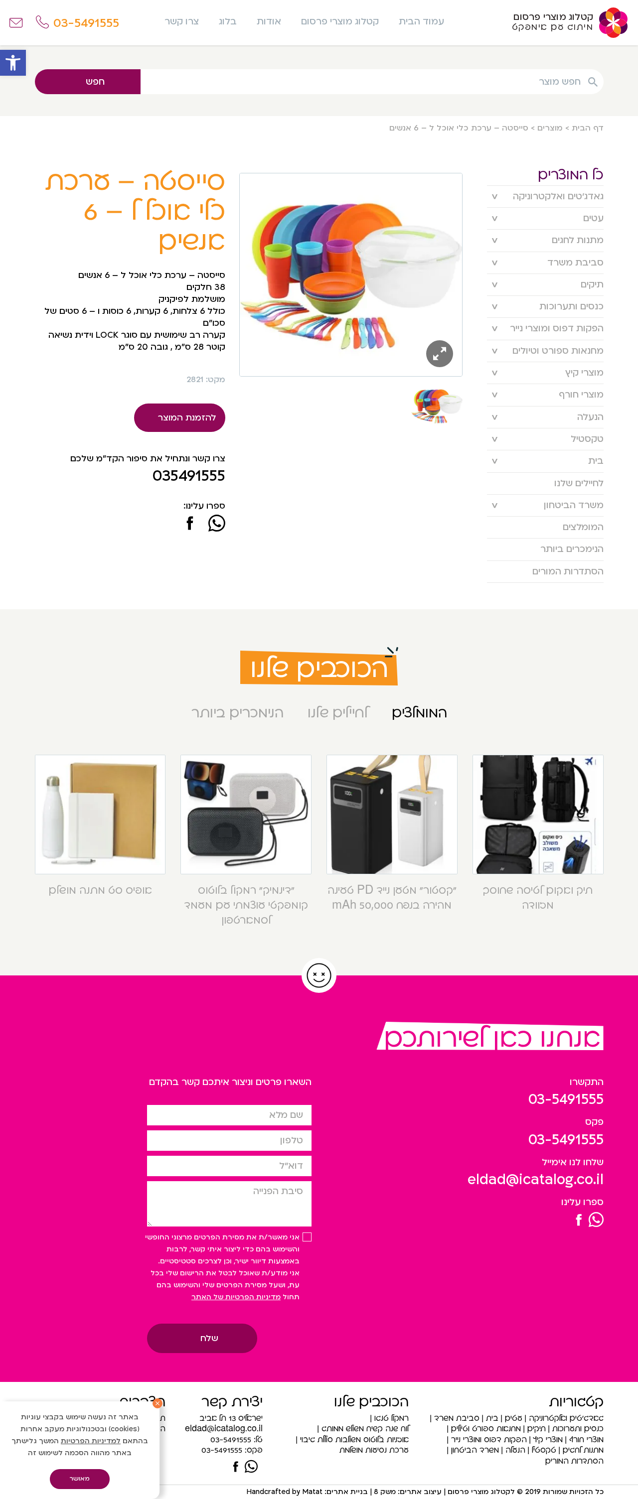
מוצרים (550, 128)
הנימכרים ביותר (572, 549)
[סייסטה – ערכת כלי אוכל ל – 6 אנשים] (190, 524)
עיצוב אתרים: (419, 1492)
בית (596, 461)
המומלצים (583, 527)
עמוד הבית (421, 21)
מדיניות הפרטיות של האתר (236, 1297)
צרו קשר (181, 21)
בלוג (228, 21)
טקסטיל (587, 439)
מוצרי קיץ (584, 373)
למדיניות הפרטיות (91, 1441)
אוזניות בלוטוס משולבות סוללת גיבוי (354, 1439)
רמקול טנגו (391, 1418)
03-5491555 (566, 1099)
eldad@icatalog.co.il (536, 1179)
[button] (13, 63)
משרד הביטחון (574, 505)
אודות (269, 21)
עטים (593, 218)
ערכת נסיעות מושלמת (374, 1450)
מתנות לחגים (578, 240)
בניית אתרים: (345, 1492)
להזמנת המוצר (187, 417)
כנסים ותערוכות (571, 306)
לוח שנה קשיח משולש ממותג (365, 1428)
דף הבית (588, 128)
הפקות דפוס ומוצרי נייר (557, 328)
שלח (209, 1338)
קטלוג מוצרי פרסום (340, 21)
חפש (95, 82)
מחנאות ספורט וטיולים (558, 351)
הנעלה (590, 417)
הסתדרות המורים (568, 571)
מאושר (80, 1479)
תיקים (592, 284)
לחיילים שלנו (579, 483)
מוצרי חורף (581, 395)
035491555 (189, 476)
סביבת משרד (575, 263)
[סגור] (157, 1403)
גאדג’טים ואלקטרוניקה (558, 196)
